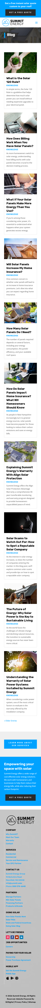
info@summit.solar (14, 883)
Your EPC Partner (13, 863)
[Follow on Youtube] (17, 937)
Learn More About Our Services (20, 744)
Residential (11, 854)
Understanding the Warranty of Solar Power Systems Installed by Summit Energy (20, 684)
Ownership (10, 957)
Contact (9, 843)
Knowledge (12, 85)
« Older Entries (10, 720)
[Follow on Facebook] (12, 937)
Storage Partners (13, 897)
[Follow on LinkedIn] (21, 937)
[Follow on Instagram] (8, 937)
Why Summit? (12, 834)
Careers (9, 947)
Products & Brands (14, 906)
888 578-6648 (19, 886)
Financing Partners (14, 903)
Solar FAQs (10, 920)
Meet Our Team (12, 837)
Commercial (11, 857)
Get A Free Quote (20, 12)
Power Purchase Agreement (18, 960)
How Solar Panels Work (16, 916)
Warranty (10, 840)
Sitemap (32, 1002)
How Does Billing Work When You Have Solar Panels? (19, 142)
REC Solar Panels (13, 900)
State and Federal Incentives (18, 923)
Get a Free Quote (20, 798)
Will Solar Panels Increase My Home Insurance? (19, 268)
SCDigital (9, 1002)
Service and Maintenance (17, 860)
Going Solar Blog (13, 926)
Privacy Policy (21, 1002)
